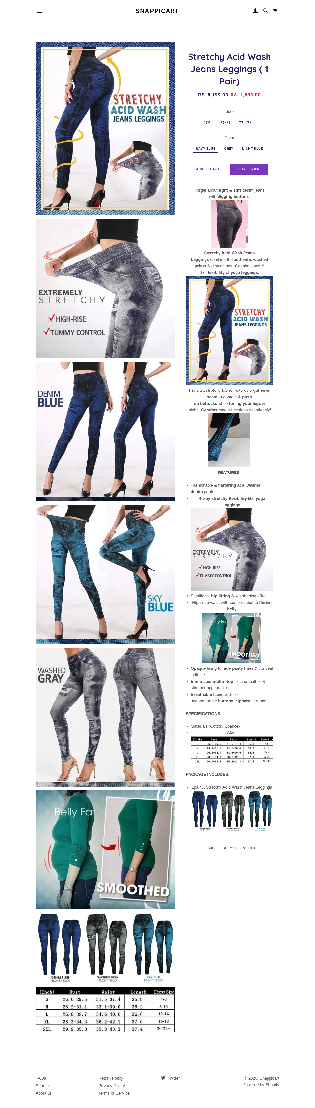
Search (42, 1085)
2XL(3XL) (247, 122)
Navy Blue (206, 148)
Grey (228, 148)
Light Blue (252, 148)
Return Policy (110, 1078)
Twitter (173, 1078)
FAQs (41, 1078)
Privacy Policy (111, 1085)
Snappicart (157, 11)
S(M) (208, 122)
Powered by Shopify (261, 1084)
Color (229, 138)
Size (229, 111)
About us (44, 1093)
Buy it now (248, 169)
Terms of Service (114, 1093)
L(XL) (226, 122)
